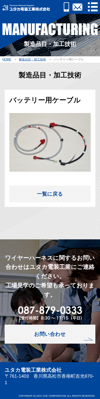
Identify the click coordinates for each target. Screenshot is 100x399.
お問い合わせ (50, 334)
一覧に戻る (50, 194)
